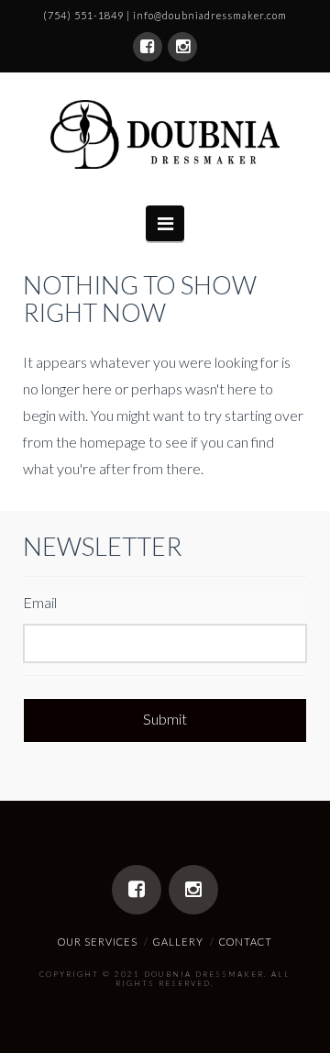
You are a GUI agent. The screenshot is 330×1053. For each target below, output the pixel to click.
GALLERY (178, 942)
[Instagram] (182, 46)
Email (40, 602)
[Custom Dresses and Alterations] (165, 134)
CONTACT (245, 942)
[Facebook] (147, 46)
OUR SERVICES (98, 942)
